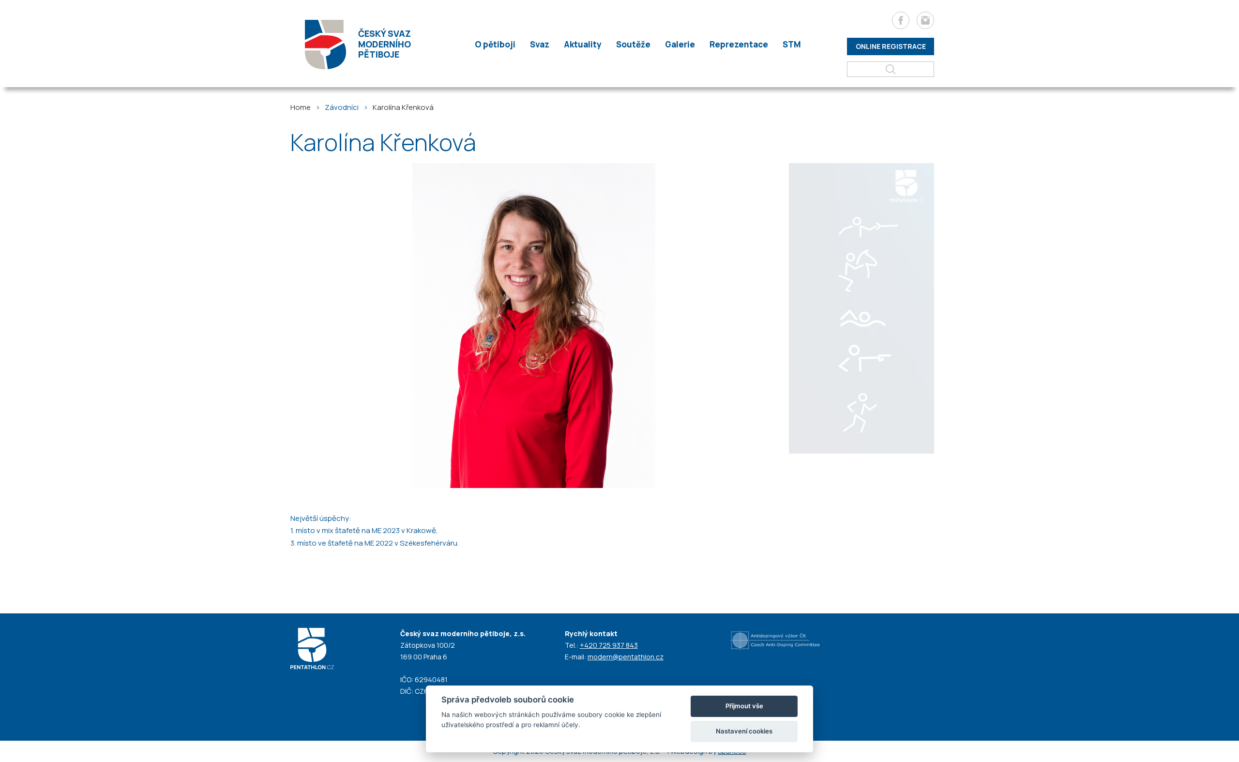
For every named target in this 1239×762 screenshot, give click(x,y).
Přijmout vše (744, 706)
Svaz (539, 44)
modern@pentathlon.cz (626, 656)
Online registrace (891, 46)
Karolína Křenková (403, 107)
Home (300, 107)
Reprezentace (739, 44)
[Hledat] (890, 69)
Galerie (680, 44)
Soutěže (633, 44)
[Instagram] (925, 20)
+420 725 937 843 (609, 645)
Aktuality (583, 44)
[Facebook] (900, 20)
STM (792, 44)
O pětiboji (495, 44)
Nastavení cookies (744, 731)
